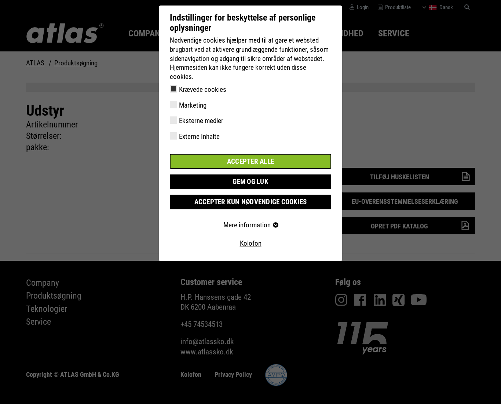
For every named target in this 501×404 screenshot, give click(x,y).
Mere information (247, 225)
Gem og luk (250, 181)
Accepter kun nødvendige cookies (250, 202)
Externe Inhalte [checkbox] (199, 136)
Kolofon (251, 243)
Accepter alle (250, 161)
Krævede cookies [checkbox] (202, 89)
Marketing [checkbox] (192, 105)
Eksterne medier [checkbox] (201, 120)
